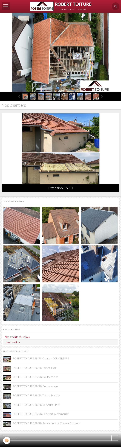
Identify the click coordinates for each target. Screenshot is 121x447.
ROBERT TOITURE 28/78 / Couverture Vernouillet (41, 414)
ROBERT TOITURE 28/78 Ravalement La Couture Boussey (46, 423)
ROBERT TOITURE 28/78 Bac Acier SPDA (36, 405)
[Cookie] (6, 440)
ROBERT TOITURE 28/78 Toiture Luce (35, 368)
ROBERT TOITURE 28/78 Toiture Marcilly (36, 395)
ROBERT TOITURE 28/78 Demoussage (35, 386)
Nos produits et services (17, 336)
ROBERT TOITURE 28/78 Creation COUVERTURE (41, 358)
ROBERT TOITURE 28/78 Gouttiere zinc (35, 377)
